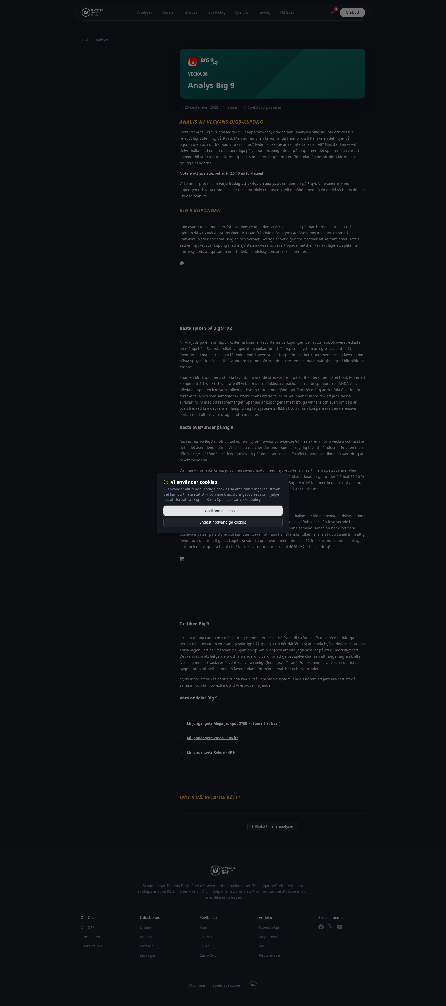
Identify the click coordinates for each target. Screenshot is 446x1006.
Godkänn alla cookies (223, 510)
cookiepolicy (250, 499)
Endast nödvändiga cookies (223, 522)
